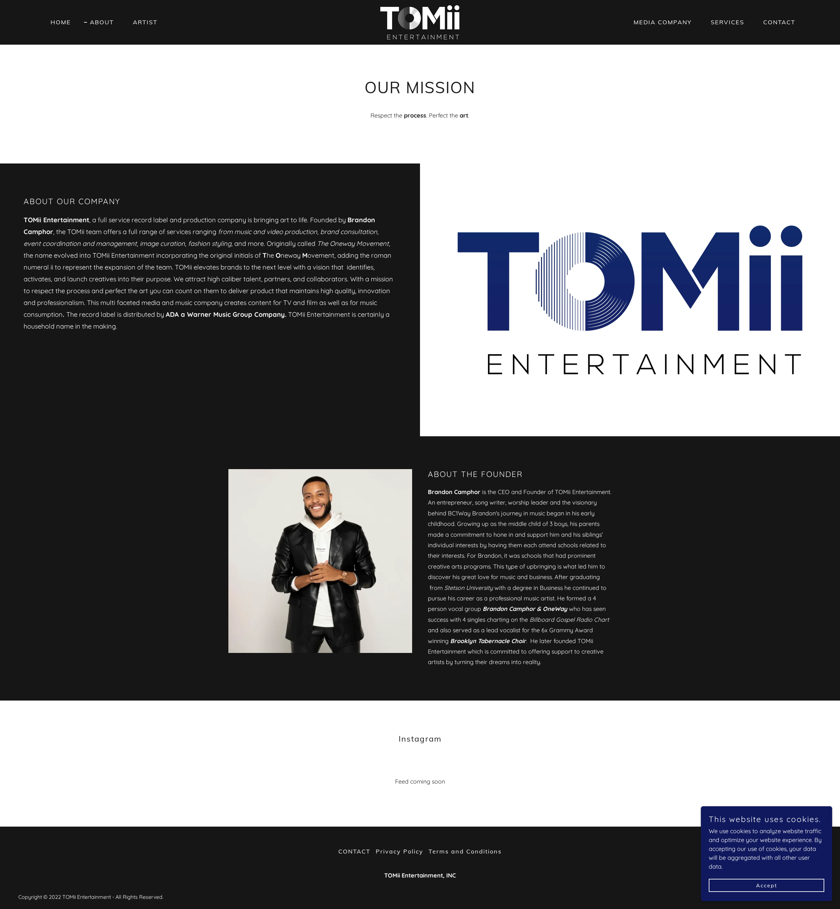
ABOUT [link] (102, 22)
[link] (419, 22)
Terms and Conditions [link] (465, 851)
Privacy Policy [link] (399, 851)
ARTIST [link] (145, 22)
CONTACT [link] (779, 22)
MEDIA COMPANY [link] (663, 22)
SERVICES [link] (727, 22)
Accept (766, 885)
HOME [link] (61, 22)
